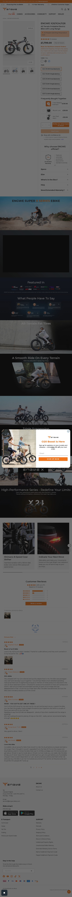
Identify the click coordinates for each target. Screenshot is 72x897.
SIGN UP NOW (53, 459)
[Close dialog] (68, 431)
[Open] (4, 893)
